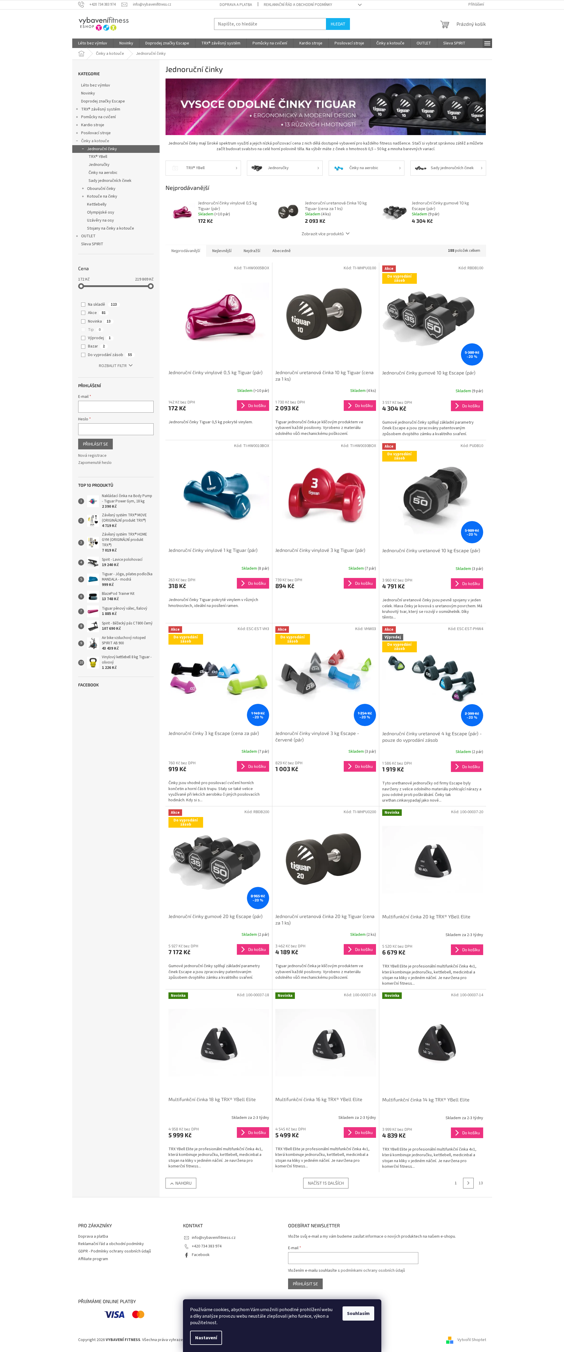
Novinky (88, 93)
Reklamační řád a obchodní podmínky (298, 4)
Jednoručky (99, 165)
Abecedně (281, 251)
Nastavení (206, 1338)
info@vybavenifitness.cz (214, 1238)
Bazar (96, 346)
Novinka (99, 321)
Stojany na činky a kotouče (110, 228)
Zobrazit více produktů (323, 233)
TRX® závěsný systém (100, 109)
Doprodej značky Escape (103, 101)
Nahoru (183, 1183)
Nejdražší (252, 251)
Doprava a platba (236, 4)
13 (481, 1183)
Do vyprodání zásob (110, 355)
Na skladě (102, 304)
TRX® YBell (98, 157)
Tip (94, 330)
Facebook (201, 1255)
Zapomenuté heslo (95, 463)
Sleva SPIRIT (92, 244)
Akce (97, 313)
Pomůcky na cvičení (98, 117)
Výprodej (99, 338)
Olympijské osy (100, 212)
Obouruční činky (101, 189)
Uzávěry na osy (100, 220)
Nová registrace (92, 456)
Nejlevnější (222, 251)
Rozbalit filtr (113, 366)
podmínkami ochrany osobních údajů (373, 1270)
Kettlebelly (97, 204)
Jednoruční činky (102, 149)
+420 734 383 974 (206, 1246)
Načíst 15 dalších (326, 1183)
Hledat (338, 23)
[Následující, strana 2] (468, 1183)
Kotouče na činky (102, 196)
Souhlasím (358, 1313)
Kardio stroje (92, 125)
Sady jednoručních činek (110, 181)
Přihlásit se (95, 443)
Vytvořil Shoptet (471, 1340)
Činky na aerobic (103, 173)
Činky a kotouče (95, 141)
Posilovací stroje (96, 133)
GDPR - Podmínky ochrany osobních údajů (114, 1251)
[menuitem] (92, 43)
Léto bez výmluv (95, 85)
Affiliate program (93, 1259)
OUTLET (88, 236)
